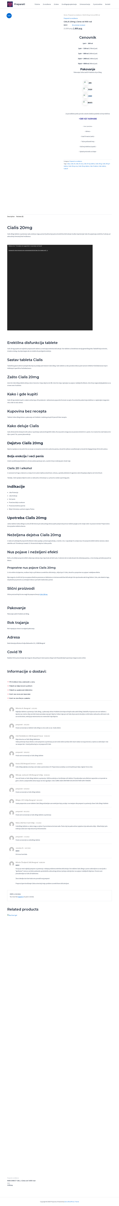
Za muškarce (47, 4)
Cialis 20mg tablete (83, 166)
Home (65, 15)
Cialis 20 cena (79, 164)
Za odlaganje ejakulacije (69, 4)
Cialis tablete (102, 166)
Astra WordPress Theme (72, 1202)
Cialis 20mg (98, 164)
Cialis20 (66, 168)
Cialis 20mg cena (73, 166)
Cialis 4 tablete (94, 166)
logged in (21, 897)
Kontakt (107, 4)
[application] (50, 287)
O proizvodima (97, 4)
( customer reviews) (78, 25)
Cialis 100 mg (43, 594)
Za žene (56, 4)
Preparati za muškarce (74, 15)
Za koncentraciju (85, 4)
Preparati (19, 4)
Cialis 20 (72, 164)
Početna (37, 4)
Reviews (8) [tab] (19, 216)
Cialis (68, 164)
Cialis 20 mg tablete (89, 164)
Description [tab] (11, 216)
